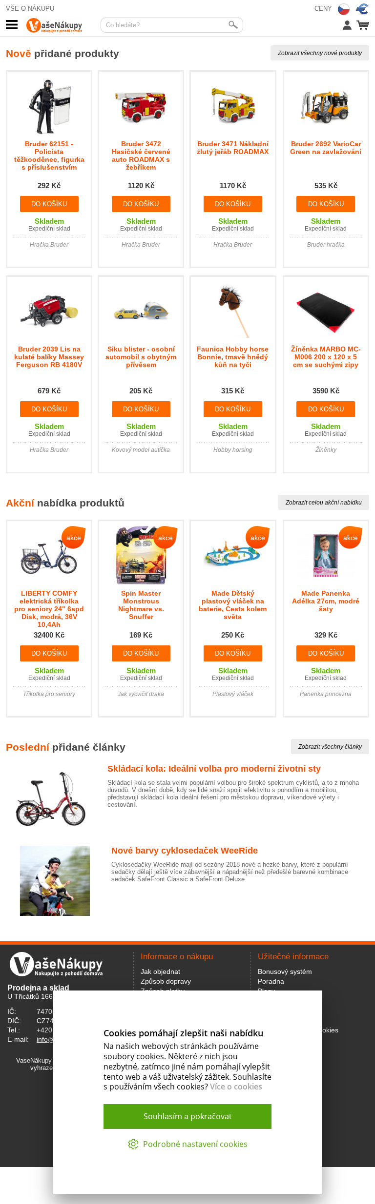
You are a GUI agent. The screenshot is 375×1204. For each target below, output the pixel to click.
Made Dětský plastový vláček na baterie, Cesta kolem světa (233, 605)
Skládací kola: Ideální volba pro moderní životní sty (214, 769)
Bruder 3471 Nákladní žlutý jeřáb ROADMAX (233, 147)
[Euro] (362, 9)
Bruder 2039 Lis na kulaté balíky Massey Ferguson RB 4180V (49, 357)
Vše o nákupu (30, 8)
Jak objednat (160, 971)
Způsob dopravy (166, 981)
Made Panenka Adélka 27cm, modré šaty (325, 601)
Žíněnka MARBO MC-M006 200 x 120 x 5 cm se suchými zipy (326, 357)
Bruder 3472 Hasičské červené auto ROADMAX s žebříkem (141, 155)
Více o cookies (236, 1086)
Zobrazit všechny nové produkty (320, 53)
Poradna (271, 981)
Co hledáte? (123, 25)
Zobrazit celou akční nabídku (324, 502)
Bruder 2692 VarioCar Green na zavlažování (325, 147)
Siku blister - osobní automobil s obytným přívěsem (140, 357)
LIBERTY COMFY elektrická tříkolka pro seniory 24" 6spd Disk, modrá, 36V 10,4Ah (49, 608)
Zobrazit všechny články (330, 746)
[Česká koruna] (344, 9)
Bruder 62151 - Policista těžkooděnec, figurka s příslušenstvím (49, 155)
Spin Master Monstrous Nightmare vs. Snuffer (141, 605)
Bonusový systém (285, 971)
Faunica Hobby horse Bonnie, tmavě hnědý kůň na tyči (233, 357)
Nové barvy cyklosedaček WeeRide (184, 850)
